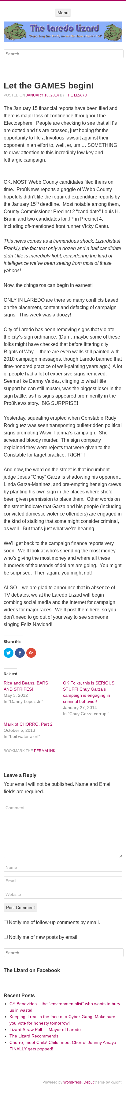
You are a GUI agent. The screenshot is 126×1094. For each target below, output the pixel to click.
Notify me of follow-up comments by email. (54, 922)
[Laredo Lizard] (63, 32)
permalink (44, 751)
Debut (88, 1082)
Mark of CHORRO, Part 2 (28, 724)
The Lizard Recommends (33, 1035)
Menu (63, 12)
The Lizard (76, 95)
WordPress (72, 1082)
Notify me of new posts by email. (44, 937)
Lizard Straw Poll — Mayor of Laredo (45, 1029)
